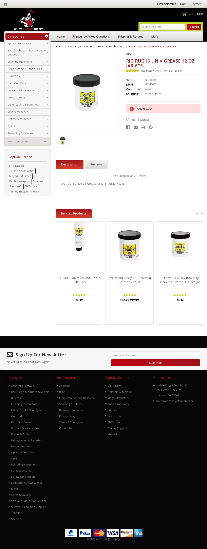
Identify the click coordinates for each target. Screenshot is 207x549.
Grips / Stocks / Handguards (24, 69)
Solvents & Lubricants (111, 46)
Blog (61, 392)
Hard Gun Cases (17, 83)
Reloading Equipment (20, 133)
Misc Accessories (17, 112)
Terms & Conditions (71, 422)
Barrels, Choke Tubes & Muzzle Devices (26, 52)
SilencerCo (15, 186)
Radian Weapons (20, 181)
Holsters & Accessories (21, 90)
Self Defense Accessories (27, 482)
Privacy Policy (67, 416)
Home (61, 36)
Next (202, 213)
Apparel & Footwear (19, 43)
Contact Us (65, 428)
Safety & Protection (23, 476)
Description (69, 164)
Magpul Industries (20, 176)
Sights (15, 488)
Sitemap (16, 519)
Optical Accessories (19, 119)
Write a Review (173, 70)
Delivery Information (71, 410)
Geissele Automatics (21, 171)
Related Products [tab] (74, 213)
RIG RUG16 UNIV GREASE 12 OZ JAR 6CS (152, 46)
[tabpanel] (79, 273)
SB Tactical (31, 186)
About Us (64, 386)
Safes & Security (21, 470)
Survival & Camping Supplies (28, 507)
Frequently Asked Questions (91, 36)
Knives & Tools (16, 97)
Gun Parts (13, 76)
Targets (15, 513)
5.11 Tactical (16, 165)
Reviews (96, 164)
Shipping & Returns (130, 36)
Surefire (38, 181)
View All (35, 191)
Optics (11, 126)
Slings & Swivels (21, 495)
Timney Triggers (19, 191)
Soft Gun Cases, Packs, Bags (28, 501)
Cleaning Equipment (19, 61)
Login (183, 4)
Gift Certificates (166, 4)
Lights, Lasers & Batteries (22, 104)
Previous (196, 213)
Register (196, 4)
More (154, 36)
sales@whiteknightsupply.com (174, 401)
